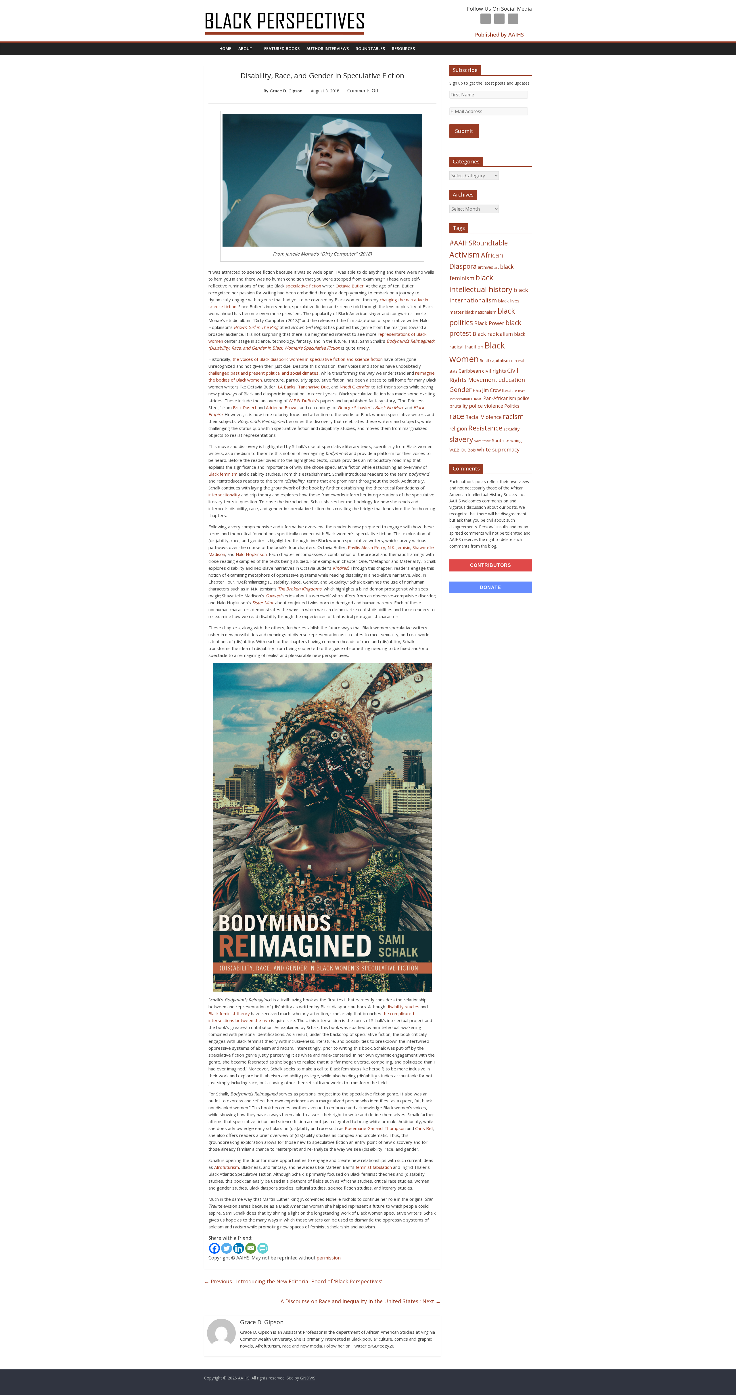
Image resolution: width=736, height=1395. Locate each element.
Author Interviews (327, 48)
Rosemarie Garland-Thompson (375, 1128)
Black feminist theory (229, 1013)
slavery (461, 439)
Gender (460, 389)
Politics (512, 406)
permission (329, 1258)
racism (513, 416)
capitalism (500, 360)
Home (225, 48)
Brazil (484, 360)
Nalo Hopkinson (251, 554)
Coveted (273, 596)
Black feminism (222, 474)
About (245, 48)
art (496, 267)
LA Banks (287, 387)
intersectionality (224, 495)
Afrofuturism (226, 1167)
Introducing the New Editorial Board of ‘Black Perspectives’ (293, 1281)
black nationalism (481, 312)
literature (509, 390)
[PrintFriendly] (262, 1248)
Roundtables (370, 48)
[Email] (250, 1248)
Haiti (477, 390)
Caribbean (470, 371)
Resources (403, 48)
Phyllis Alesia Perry (366, 547)
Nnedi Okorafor (355, 387)
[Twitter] (226, 1248)
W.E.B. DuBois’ (303, 400)
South (498, 440)
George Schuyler (354, 407)
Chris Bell (424, 1128)
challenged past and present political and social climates (263, 373)
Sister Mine (263, 602)
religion (458, 428)
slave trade (482, 441)
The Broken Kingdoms (299, 589)
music (476, 398)
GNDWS (307, 1378)
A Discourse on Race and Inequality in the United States (361, 1301)
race (456, 416)
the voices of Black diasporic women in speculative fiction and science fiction (308, 359)
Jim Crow (491, 390)
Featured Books (282, 48)
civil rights (494, 370)
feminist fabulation (374, 1167)
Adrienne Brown (282, 407)
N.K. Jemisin (399, 547)
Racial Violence (483, 416)
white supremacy (498, 449)
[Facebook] (214, 1248)
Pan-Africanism (499, 398)
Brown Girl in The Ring (256, 327)
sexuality (511, 429)
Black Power (489, 323)
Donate (490, 587)
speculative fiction (303, 286)
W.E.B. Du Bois (462, 450)
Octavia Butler (350, 286)
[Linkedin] (238, 1248)
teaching (513, 440)
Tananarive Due (313, 387)
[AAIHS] (292, 9)
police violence (486, 405)
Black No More (389, 407)
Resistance (485, 427)
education (512, 380)
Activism (464, 254)
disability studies (402, 1006)
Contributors (490, 565)
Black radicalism (493, 333)
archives (485, 267)
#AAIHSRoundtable (478, 242)
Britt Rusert (244, 407)
